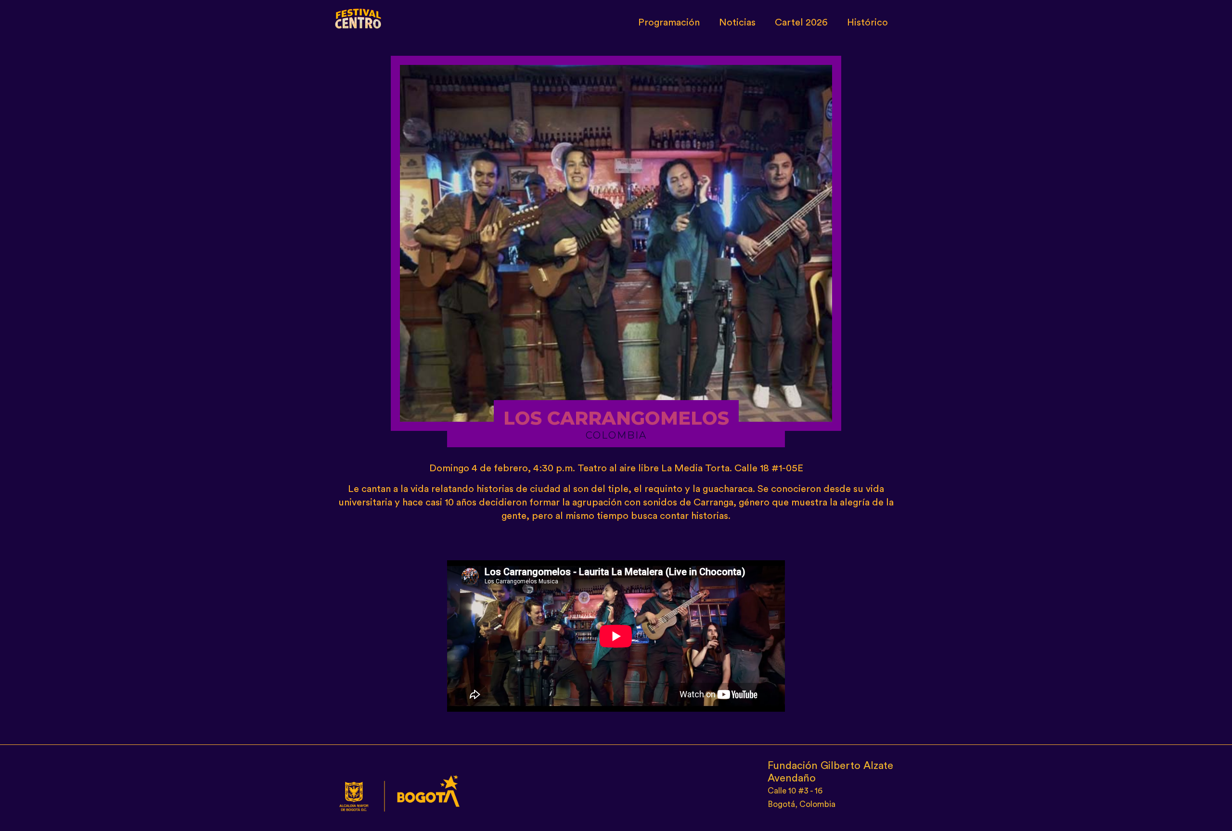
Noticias (737, 22)
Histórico (867, 22)
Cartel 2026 (801, 22)
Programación (669, 22)
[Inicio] (358, 16)
